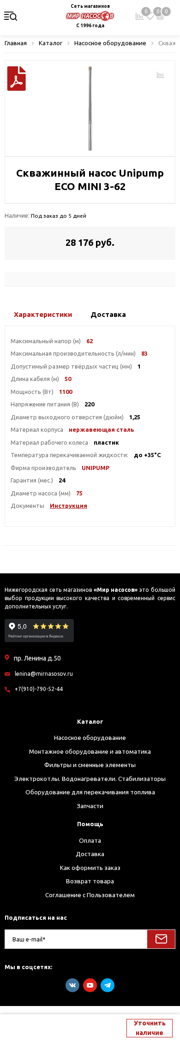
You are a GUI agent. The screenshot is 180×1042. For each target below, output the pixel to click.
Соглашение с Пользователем (90, 895)
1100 (65, 391)
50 (68, 378)
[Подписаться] (161, 939)
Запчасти (90, 806)
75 (79, 493)
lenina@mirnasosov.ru (44, 674)
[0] (150, 16)
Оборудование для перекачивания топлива (90, 792)
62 (89, 341)
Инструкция (68, 505)
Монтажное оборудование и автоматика (90, 751)
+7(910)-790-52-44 (39, 689)
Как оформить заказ (90, 867)
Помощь (90, 824)
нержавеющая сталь (101, 429)
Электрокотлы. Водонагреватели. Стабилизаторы (90, 778)
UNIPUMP (95, 467)
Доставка (90, 853)
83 (144, 353)
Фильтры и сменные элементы (90, 764)
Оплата (90, 840)
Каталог (90, 721)
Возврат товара (90, 881)
